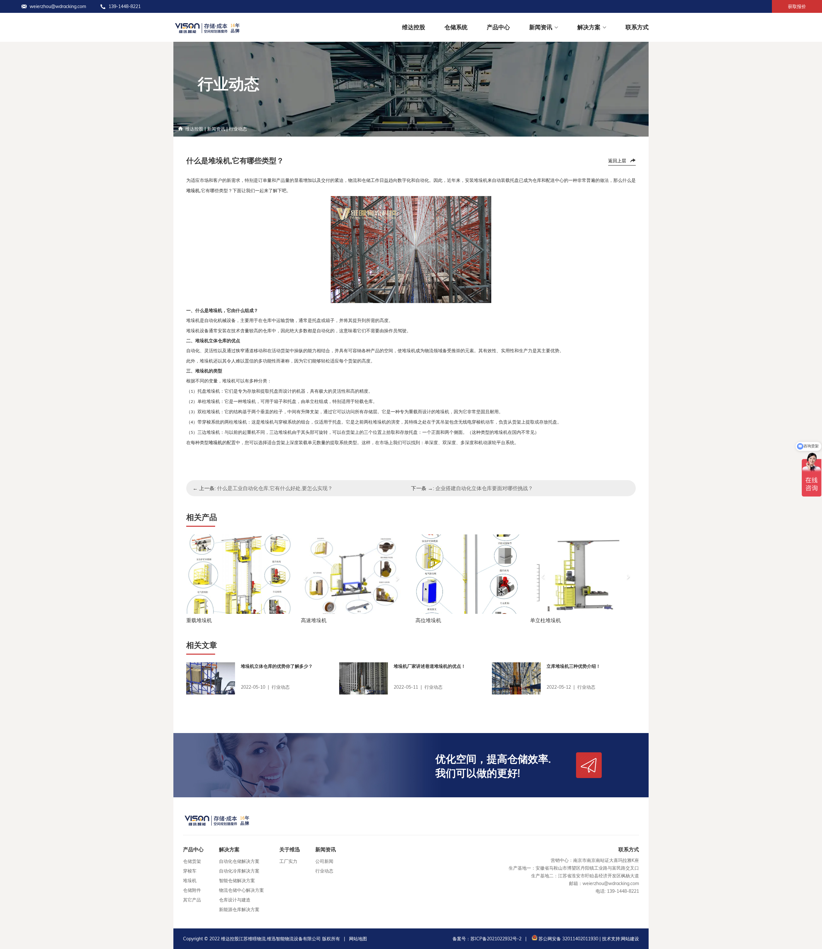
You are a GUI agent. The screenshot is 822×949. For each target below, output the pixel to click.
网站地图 (358, 939)
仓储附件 (192, 890)
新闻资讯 (540, 27)
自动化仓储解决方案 (239, 861)
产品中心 (498, 27)
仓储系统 (456, 27)
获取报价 (797, 6)
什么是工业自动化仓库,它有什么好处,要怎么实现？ (275, 488)
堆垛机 (190, 880)
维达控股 (413, 27)
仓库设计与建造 (234, 900)
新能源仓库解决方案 (239, 909)
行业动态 (238, 129)
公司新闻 (324, 861)
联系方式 (637, 27)
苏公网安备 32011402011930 (567, 939)
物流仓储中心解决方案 (241, 890)
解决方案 (588, 27)
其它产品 (192, 900)
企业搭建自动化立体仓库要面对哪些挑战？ (484, 488)
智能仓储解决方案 (237, 880)
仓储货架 (192, 861)
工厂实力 (288, 861)
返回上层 (617, 161)
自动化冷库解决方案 (239, 871)
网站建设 (630, 939)
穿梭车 (190, 871)
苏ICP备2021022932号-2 (495, 939)
